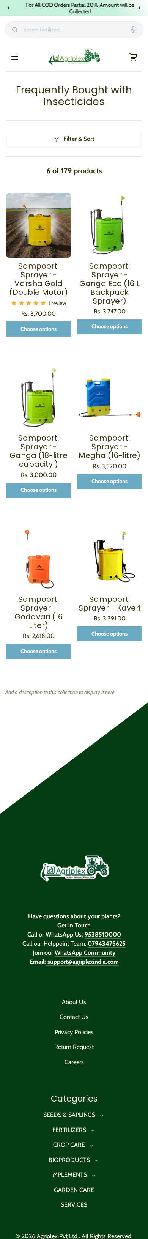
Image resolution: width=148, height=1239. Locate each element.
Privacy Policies (74, 1032)
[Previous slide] (8, 8)
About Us (74, 1002)
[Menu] (14, 56)
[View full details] (38, 225)
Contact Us (74, 1017)
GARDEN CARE (74, 1190)
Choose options (38, 329)
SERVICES (74, 1205)
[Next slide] (139, 8)
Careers (74, 1062)
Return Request (74, 1047)
